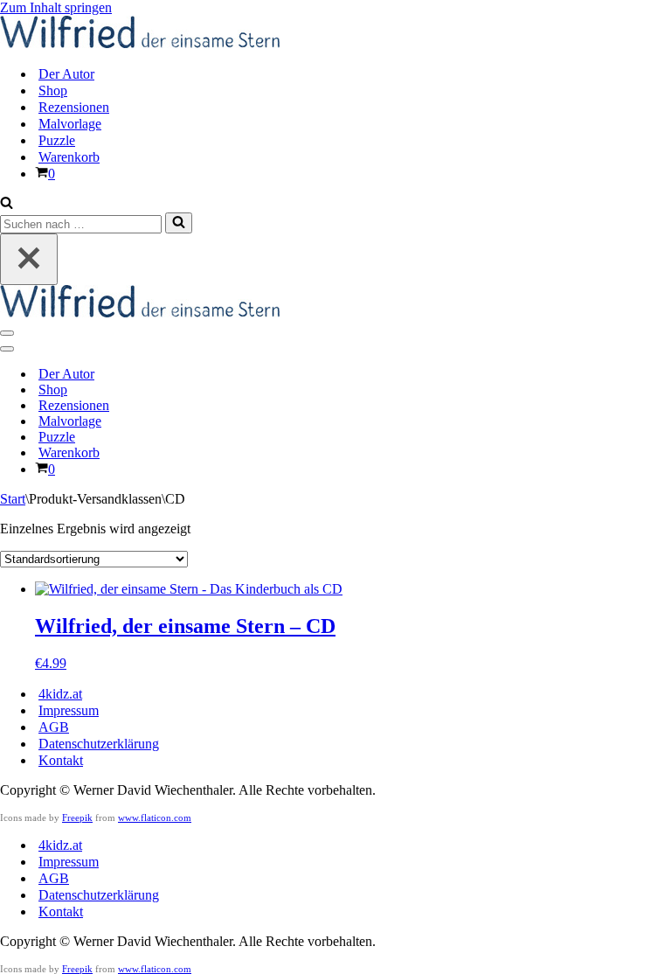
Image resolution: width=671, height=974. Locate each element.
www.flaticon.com (154, 817)
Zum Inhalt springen (56, 7)
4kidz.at (60, 693)
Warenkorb (69, 157)
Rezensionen (73, 107)
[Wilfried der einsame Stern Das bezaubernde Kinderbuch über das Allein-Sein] (140, 43)
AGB (53, 727)
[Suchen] (6, 204)
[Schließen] (29, 259)
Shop (52, 90)
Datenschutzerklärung (98, 743)
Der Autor (66, 73)
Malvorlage (69, 123)
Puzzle (56, 140)
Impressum (68, 710)
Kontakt (60, 760)
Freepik (77, 817)
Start (12, 498)
